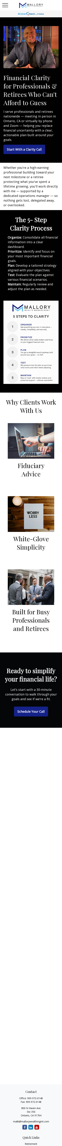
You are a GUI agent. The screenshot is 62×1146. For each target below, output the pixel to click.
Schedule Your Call (31, 711)
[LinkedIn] (30, 1127)
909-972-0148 (35, 1098)
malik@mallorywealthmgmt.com (31, 1121)
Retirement (31, 1143)
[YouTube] (36, 1127)
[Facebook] (24, 1127)
